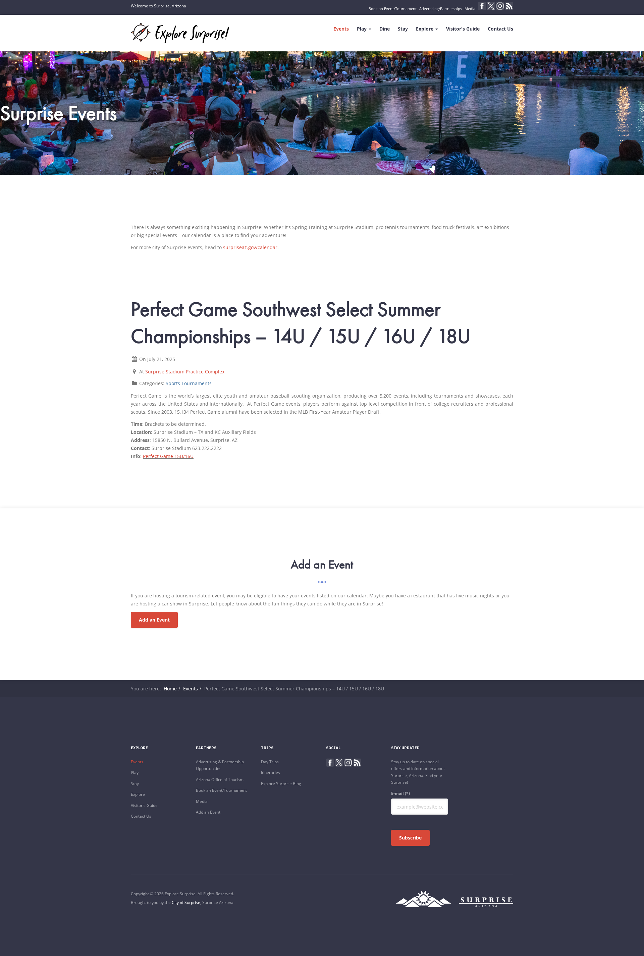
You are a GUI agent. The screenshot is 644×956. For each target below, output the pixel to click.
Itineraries (270, 772)
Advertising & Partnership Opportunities (220, 765)
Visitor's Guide (463, 29)
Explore (425, 29)
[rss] (509, 6)
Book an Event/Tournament (393, 8)
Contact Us (500, 29)
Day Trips (270, 762)
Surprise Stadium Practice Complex (184, 371)
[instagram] (500, 6)
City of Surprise (186, 902)
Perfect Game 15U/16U (168, 456)
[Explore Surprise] (180, 33)
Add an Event (154, 620)
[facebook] (482, 6)
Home (170, 688)
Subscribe (410, 837)
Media (470, 8)
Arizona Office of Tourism (220, 779)
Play (362, 29)
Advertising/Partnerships (440, 8)
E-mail (400, 793)
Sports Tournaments (189, 383)
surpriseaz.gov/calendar (250, 247)
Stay (403, 29)
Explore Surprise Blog (281, 783)
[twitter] (491, 6)
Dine (384, 29)
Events (341, 29)
